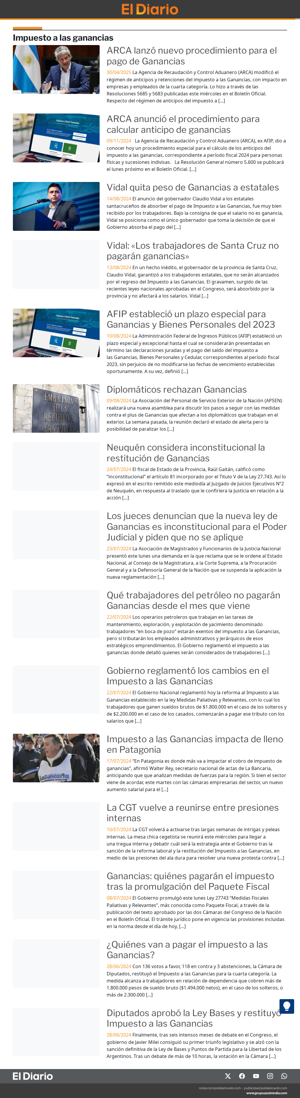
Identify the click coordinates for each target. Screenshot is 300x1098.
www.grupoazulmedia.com (266, 1093)
